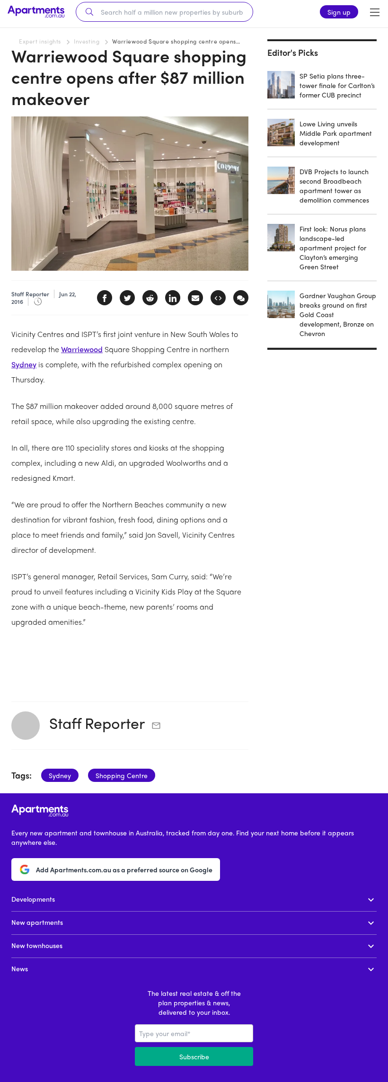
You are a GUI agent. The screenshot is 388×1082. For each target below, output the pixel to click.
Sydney (23, 364)
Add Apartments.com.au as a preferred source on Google (124, 869)
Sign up (339, 12)
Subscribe (194, 1056)
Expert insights (40, 41)
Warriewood (82, 349)
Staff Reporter (97, 723)
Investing (86, 41)
